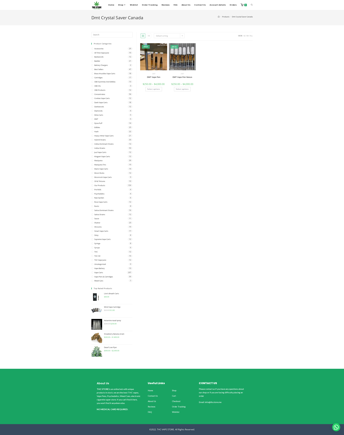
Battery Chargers (101, 65)
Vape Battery (99, 268)
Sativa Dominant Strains (104, 210)
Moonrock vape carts (103, 177)
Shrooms (98, 227)
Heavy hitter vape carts (104, 135)
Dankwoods (99, 106)
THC (96, 252)
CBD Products (99, 90)
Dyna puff (98, 123)
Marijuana (98, 160)
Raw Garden (99, 198)
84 (248, 36)
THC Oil (97, 256)
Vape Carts (98, 272)
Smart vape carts (101, 231)
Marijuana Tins (100, 164)
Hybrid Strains (100, 140)
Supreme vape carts (102, 239)
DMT (153, 74)
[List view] (149, 36)
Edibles (97, 127)
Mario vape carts (101, 169)
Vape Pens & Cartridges (103, 276)
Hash (96, 131)
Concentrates (99, 94)
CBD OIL (97, 86)
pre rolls (97, 189)
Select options (153, 89)
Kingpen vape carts (102, 156)
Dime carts (98, 115)
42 (244, 36)
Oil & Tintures (99, 181)
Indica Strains (99, 148)
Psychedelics (99, 194)
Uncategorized (100, 264)
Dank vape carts (101, 102)
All (251, 36)
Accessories (98, 48)
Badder (97, 61)
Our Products (99, 185)
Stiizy (96, 235)
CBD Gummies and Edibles (104, 82)
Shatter (97, 222)
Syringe (97, 243)
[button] (336, 427)
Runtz (96, 206)
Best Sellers (98, 69)
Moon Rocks (99, 173)
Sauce (96, 218)
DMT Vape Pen (153, 77)
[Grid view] (143, 36)
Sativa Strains (99, 214)
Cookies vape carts (102, 98)
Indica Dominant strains (104, 144)
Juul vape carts (100, 152)
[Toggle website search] (252, 5)
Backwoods (98, 57)
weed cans (98, 280)
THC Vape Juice (100, 260)
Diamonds (98, 111)
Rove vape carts (100, 202)
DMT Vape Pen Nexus (182, 77)
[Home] (219, 16)
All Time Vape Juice (101, 53)
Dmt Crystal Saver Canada (242, 16)
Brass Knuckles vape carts (104, 73)
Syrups (97, 247)
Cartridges (98, 77)
